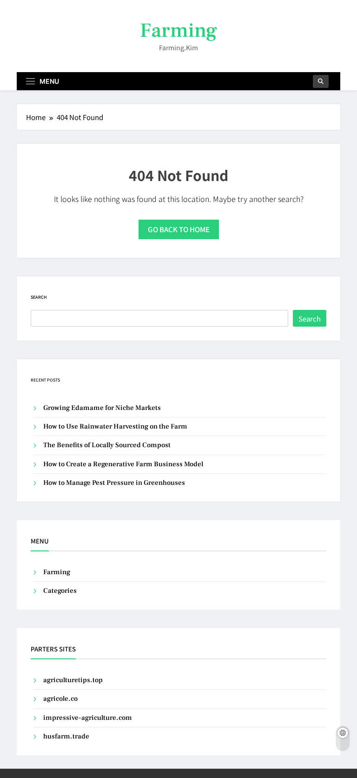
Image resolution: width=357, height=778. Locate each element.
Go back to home (179, 229)
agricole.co (60, 698)
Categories (60, 590)
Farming (178, 30)
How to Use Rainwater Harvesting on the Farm (115, 426)
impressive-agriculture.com (87, 717)
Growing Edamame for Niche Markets (102, 407)
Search (39, 297)
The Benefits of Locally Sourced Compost (107, 445)
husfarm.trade (66, 736)
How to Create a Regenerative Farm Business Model (123, 464)
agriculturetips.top (73, 680)
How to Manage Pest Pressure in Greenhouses (114, 482)
